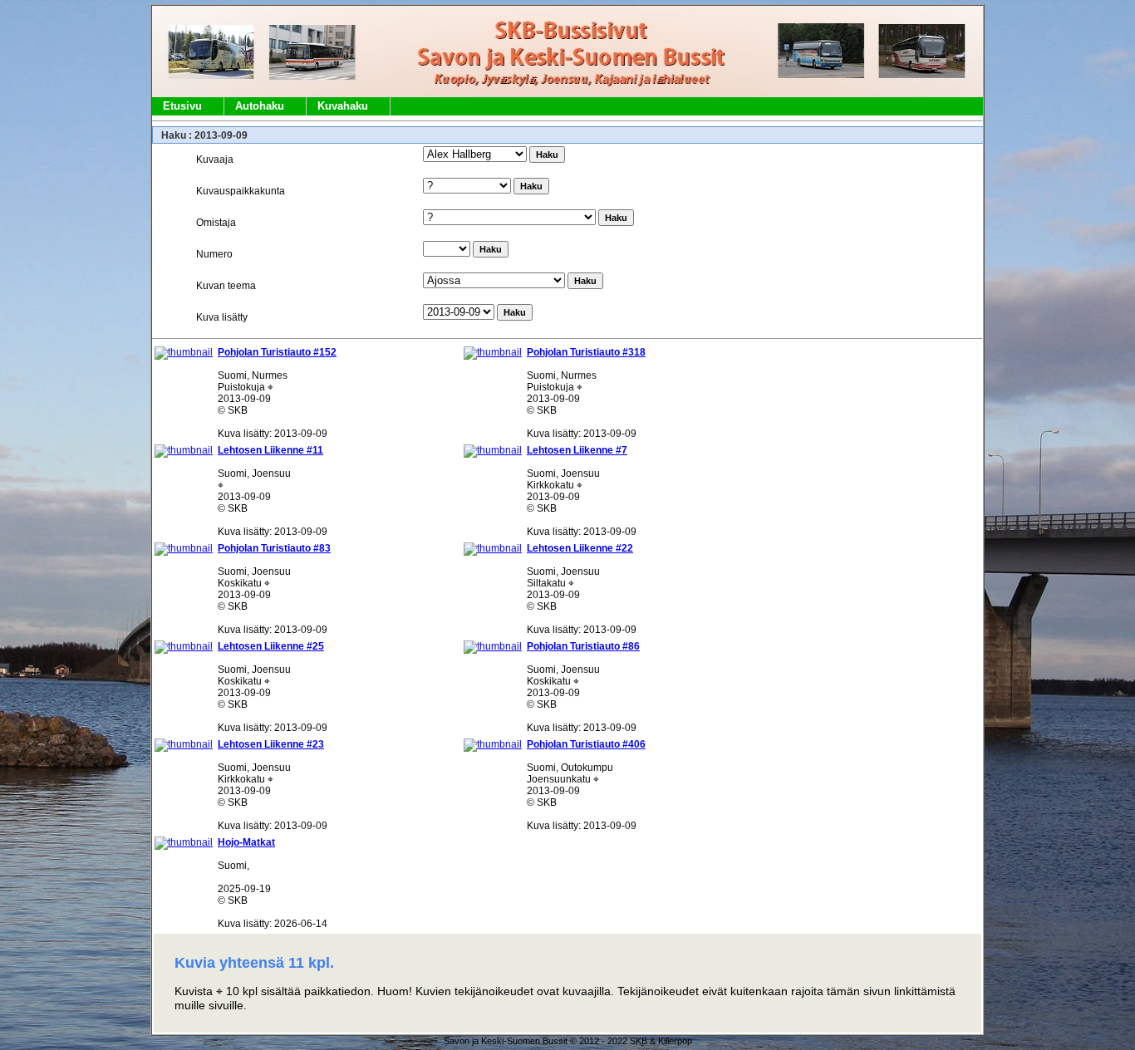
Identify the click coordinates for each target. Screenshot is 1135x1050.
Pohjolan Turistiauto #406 (586, 744)
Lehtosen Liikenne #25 (271, 646)
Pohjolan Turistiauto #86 (583, 646)
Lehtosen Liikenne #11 (270, 450)
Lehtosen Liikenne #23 (271, 744)
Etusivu (182, 106)
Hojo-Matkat (246, 842)
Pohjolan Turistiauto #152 (277, 352)
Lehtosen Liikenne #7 (577, 450)
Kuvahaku (342, 106)
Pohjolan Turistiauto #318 (586, 352)
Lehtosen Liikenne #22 (580, 548)
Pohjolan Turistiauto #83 (274, 548)
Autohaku (259, 106)
